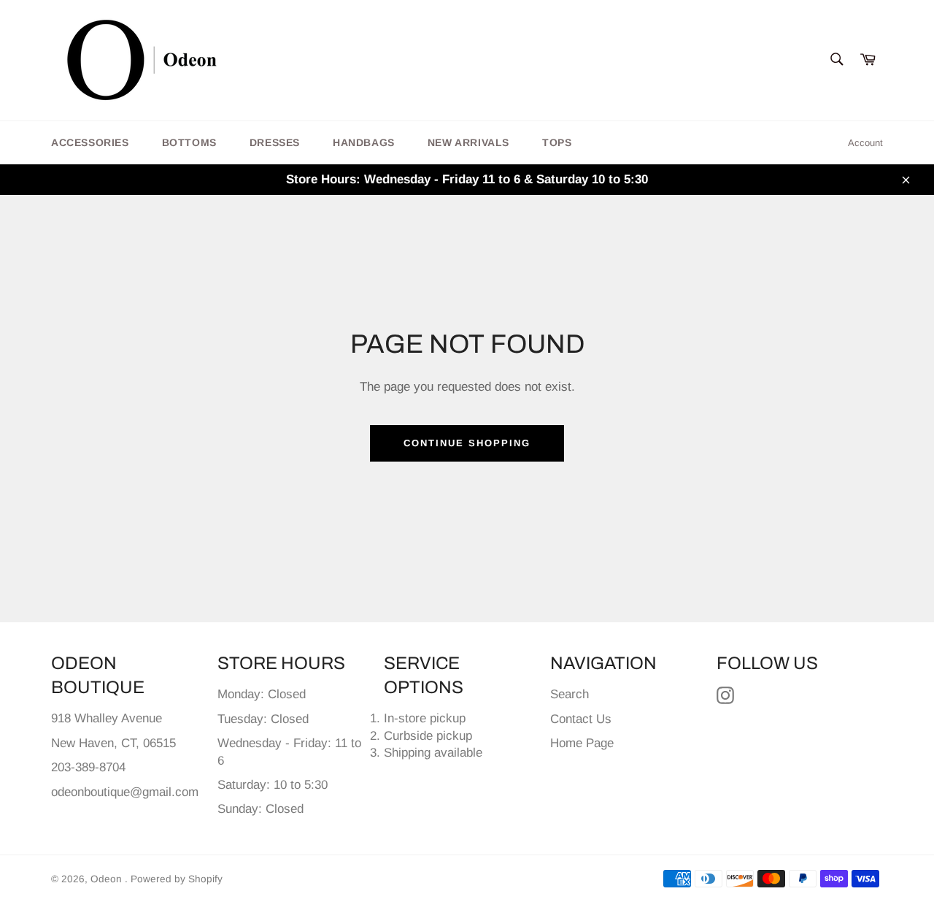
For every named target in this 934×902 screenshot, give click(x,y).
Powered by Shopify (177, 879)
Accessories (90, 142)
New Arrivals (468, 142)
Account (865, 142)
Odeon (107, 879)
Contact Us (580, 719)
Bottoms (189, 142)
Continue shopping (467, 442)
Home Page (582, 743)
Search (569, 694)
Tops (556, 142)
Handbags (364, 142)
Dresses (275, 142)
